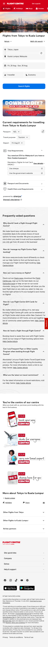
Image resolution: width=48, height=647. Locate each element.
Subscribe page (9, 284)
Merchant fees (7, 621)
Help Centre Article (10, 341)
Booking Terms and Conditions (15, 622)
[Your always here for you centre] (24, 477)
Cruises (41, 8)
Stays (30, 8)
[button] (13, 75)
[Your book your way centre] (24, 420)
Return (6, 41)
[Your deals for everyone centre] (24, 439)
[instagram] (10, 580)
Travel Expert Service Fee (23, 613)
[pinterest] (27, 580)
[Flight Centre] (15, 4)
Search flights (24, 86)
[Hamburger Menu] (4, 3)
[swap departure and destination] (41, 53)
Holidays (19, 8)
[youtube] (21, 580)
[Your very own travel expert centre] (24, 458)
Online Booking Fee (9, 617)
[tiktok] (16, 580)
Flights (7, 8)
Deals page (18, 278)
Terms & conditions (16, 637)
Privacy (5, 637)
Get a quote (36, 4)
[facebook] (5, 580)
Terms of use (28, 637)
